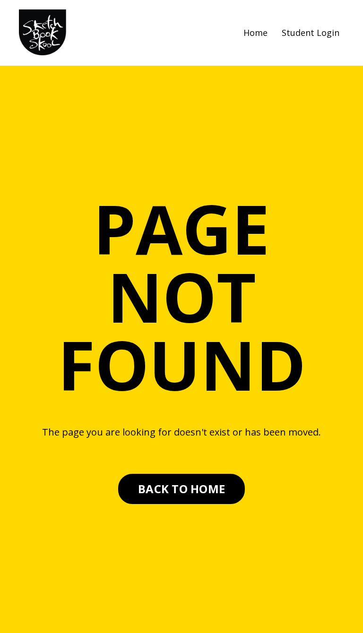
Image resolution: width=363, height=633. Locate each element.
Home (255, 32)
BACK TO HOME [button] (181, 488)
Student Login (310, 32)
